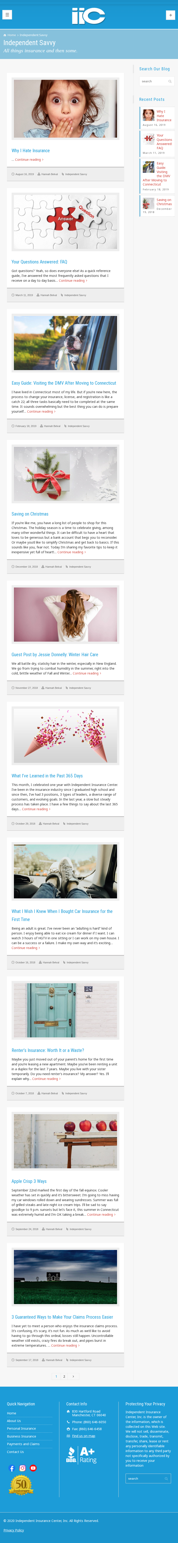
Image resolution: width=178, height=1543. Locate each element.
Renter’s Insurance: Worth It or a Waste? (48, 1050)
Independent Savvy (76, 174)
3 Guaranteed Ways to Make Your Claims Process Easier (62, 1317)
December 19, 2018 (27, 566)
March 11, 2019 (24, 295)
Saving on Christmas (30, 514)
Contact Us (15, 1452)
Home (11, 1413)
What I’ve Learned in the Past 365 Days (47, 776)
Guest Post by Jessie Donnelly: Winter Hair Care (55, 654)
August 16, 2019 (25, 174)
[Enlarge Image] (65, 108)
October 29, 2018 (25, 823)
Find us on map (83, 1436)
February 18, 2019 (26, 426)
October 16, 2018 (25, 962)
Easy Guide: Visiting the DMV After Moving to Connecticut (64, 383)
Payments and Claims (23, 1444)
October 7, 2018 (25, 1093)
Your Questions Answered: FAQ (39, 262)
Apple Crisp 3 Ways (29, 1181)
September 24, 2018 (27, 1229)
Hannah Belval (49, 174)
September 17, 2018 (27, 1360)
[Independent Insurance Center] (89, 16)
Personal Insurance (21, 1428)
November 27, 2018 (27, 687)
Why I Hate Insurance (31, 150)
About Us (14, 1421)
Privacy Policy (13, 1530)
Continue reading (28, 159)
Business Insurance (21, 1436)
